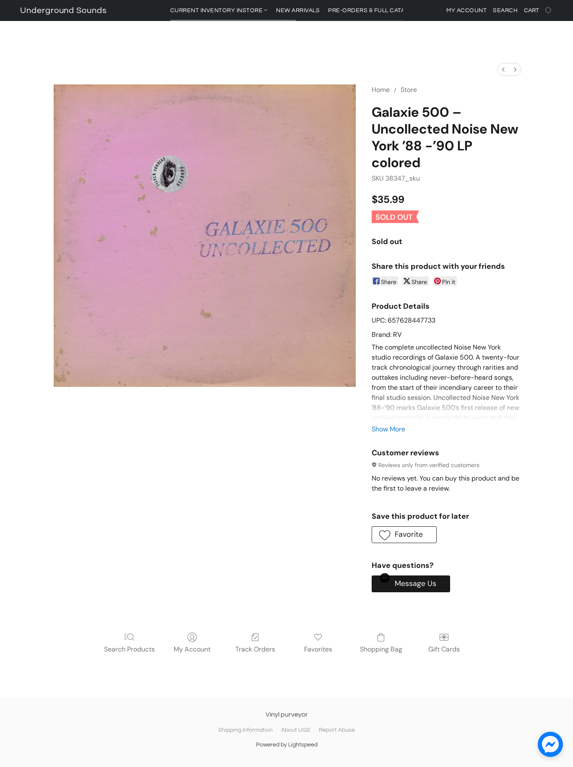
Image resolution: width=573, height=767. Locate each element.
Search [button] (505, 10)
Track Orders (255, 649)
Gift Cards (444, 649)
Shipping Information (245, 730)
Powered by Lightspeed (287, 745)
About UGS (295, 730)
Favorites (318, 649)
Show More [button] (388, 429)
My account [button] (466, 10)
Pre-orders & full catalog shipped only (395, 10)
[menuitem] (503, 69)
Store (409, 89)
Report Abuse (337, 730)
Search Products (129, 649)
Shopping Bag (381, 649)
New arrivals (298, 10)
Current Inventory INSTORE (217, 10)
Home (381, 89)
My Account (192, 649)
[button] (63, 10)
